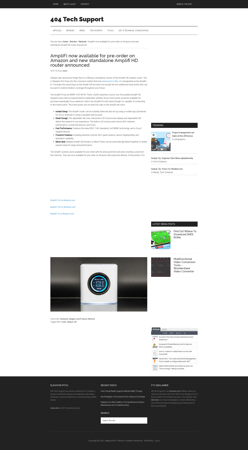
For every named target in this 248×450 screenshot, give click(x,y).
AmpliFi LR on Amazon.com (62, 200)
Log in (157, 441)
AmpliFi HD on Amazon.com (62, 207)
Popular (156, 329)
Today (165, 333)
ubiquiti (70, 322)
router (63, 322)
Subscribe (54, 408)
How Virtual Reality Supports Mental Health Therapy (121, 391)
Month (178, 333)
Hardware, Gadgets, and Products (73, 319)
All (185, 333)
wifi (75, 322)
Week (171, 333)
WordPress (148, 441)
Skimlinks (155, 400)
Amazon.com (175, 391)
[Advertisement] (99, 178)
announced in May (110, 81)
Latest (164, 329)
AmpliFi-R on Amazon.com (62, 214)
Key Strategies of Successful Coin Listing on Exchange (123, 397)
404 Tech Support (77, 19)
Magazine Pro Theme (114, 441)
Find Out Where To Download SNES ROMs (185, 234)
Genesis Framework (134, 441)
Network (91, 319)
